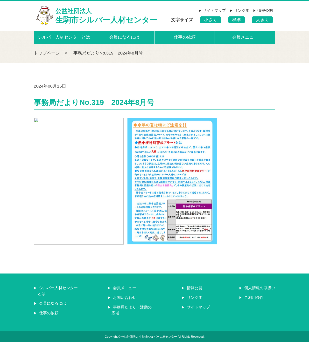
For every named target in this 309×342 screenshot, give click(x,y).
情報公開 (265, 10)
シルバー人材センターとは (64, 37)
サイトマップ (214, 10)
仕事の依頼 (185, 37)
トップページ (47, 53)
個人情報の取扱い (259, 288)
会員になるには (124, 37)
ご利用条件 (253, 297)
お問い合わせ (124, 297)
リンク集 (241, 10)
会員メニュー (245, 37)
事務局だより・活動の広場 (132, 310)
